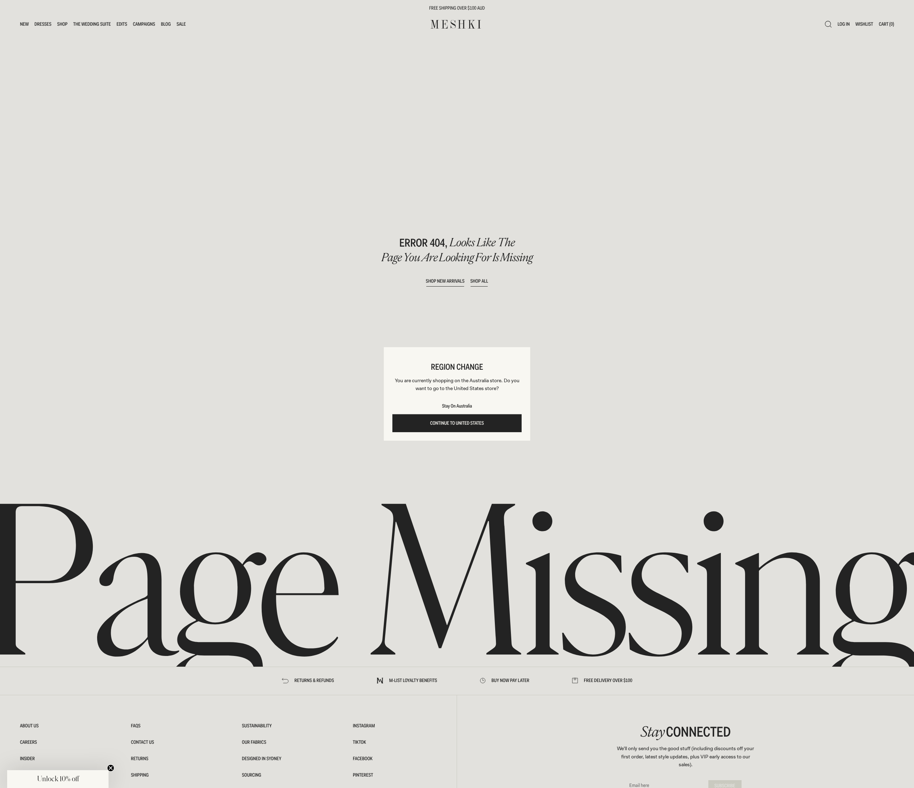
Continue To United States (457, 423)
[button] (58, 779)
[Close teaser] (110, 768)
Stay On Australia (457, 406)
